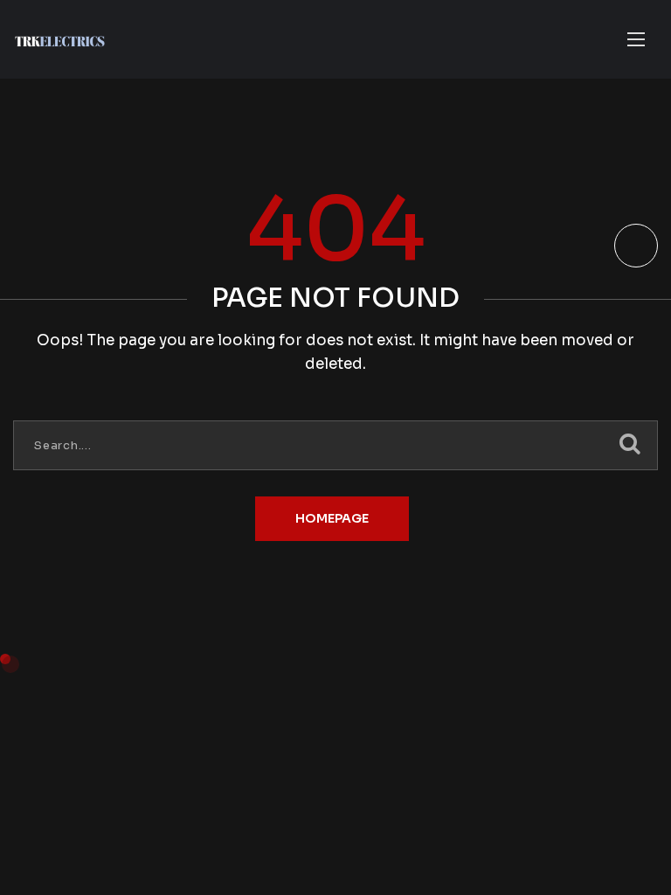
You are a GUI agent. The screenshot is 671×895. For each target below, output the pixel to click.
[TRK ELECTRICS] (60, 39)
